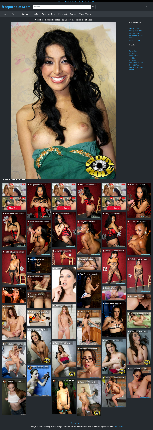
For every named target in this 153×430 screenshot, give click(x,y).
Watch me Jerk (48, 14)
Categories (26, 14)
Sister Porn (90, 1)
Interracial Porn (134, 40)
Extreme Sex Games (67, 14)
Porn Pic (132, 38)
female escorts (76, 423)
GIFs (36, 14)
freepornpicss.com (16, 7)
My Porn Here (134, 33)
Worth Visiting (85, 14)
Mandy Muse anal (135, 31)
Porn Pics (132, 60)
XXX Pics (132, 58)
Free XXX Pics (134, 65)
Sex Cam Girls (134, 28)
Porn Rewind (133, 56)
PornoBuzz (133, 51)
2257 (115, 427)
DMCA (121, 427)
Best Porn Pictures (136, 67)
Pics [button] (13, 14)
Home (59, 1)
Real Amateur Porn (136, 63)
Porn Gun (81, 1)
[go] (93, 7)
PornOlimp (133, 53)
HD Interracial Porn (136, 35)
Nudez (131, 70)
